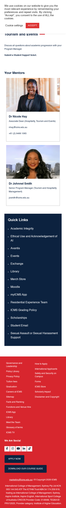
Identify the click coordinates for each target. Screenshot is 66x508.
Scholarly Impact (43, 392)
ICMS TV (10, 433)
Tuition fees (11, 382)
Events (15, 256)
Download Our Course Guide (25, 469)
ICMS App (11, 412)
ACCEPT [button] (32, 25)
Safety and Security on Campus (45, 375)
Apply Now (14, 459)
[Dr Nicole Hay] (33, 95)
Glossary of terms (14, 428)
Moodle (15, 287)
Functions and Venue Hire (18, 407)
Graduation (11, 387)
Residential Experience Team (29, 302)
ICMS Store (40, 387)
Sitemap (10, 397)
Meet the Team (13, 422)
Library (15, 271)
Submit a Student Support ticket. (20, 55)
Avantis (15, 248)
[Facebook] (7, 448)
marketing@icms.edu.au (21, 480)
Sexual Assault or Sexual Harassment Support (34, 335)
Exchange (17, 264)
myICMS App (19, 294)
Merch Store (18, 279)
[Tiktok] (29, 448)
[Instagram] (12, 448)
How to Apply (41, 364)
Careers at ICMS (14, 392)
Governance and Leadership (14, 365)
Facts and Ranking (15, 402)
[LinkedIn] (24, 448)
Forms (38, 382)
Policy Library (12, 372)
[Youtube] (18, 448)
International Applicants (46, 369)
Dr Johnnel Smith (20, 183)
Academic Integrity (22, 228)
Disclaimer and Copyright (47, 397)
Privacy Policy (13, 377)
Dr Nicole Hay (18, 116)
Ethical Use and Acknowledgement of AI (34, 238)
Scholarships (19, 318)
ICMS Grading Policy (24, 310)
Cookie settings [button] (14, 25)
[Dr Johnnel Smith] (33, 162)
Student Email (19, 325)
